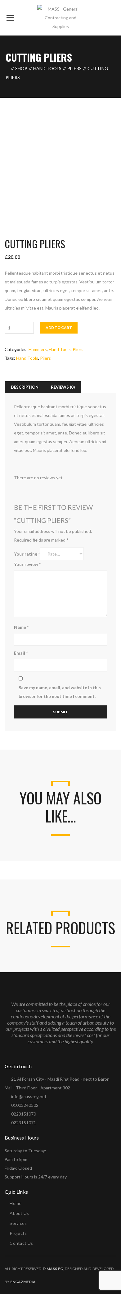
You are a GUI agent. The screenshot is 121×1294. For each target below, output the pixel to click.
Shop (21, 68)
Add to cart (59, 327)
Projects (18, 1233)
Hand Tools (47, 68)
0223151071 (23, 1122)
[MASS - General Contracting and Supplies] (60, 17)
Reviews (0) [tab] (63, 387)
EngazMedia (23, 1281)
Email (21, 653)
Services (18, 1223)
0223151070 (23, 1113)
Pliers (74, 68)
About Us (19, 1213)
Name (21, 627)
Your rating (27, 554)
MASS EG (55, 1268)
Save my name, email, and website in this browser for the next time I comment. (60, 692)
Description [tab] (24, 387)
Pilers (45, 358)
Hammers (38, 349)
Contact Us (21, 1243)
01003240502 (24, 1105)
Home (15, 1203)
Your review (27, 564)
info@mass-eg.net (29, 1096)
